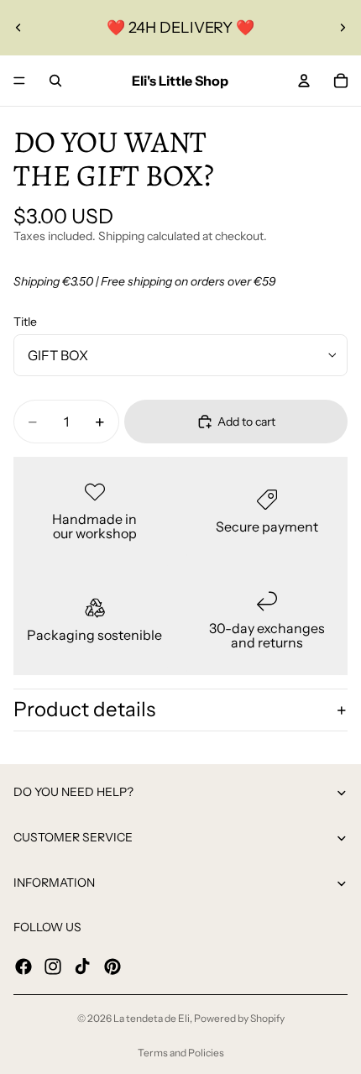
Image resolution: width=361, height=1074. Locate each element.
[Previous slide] (18, 27)
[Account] (303, 80)
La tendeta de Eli (151, 1018)
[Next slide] (342, 27)
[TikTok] (82, 966)
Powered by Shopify (239, 1018)
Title (25, 321)
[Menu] (19, 80)
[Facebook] (23, 966)
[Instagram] (53, 966)
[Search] (55, 80)
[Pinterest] (112, 966)
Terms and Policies (181, 1052)
